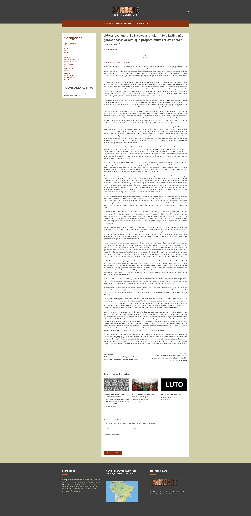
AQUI (170, 493)
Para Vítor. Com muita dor (171, 394)
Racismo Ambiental (70, 75)
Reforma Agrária (69, 77)
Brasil (66, 50)
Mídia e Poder (68, 68)
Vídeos (118, 23)
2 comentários (165, 400)
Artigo (66, 48)
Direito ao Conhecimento (72, 59)
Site (163, 428)
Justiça (66, 66)
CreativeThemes (96, 513)
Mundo (66, 71)
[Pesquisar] (188, 12)
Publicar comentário (112, 453)
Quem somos (107, 23)
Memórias (127, 23)
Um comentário (137, 402)
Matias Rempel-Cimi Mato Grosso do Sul (116, 62)
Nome (107, 428)
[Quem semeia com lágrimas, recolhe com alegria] (145, 384)
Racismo (67, 73)
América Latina (69, 46)
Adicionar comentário (112, 435)
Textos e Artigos (140, 23)
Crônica (66, 53)
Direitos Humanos (70, 62)
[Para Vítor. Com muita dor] (174, 384)
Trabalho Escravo (69, 80)
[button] (113, 23)
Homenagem (68, 64)
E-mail (136, 428)
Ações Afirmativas (70, 44)
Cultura (66, 55)
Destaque (67, 57)
